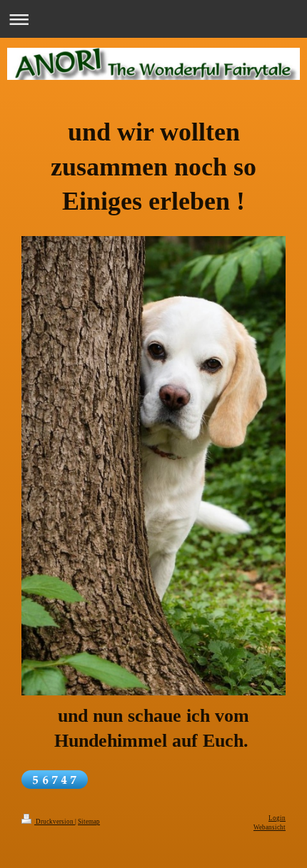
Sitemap (89, 821)
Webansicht (269, 827)
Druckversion (54, 821)
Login (277, 818)
